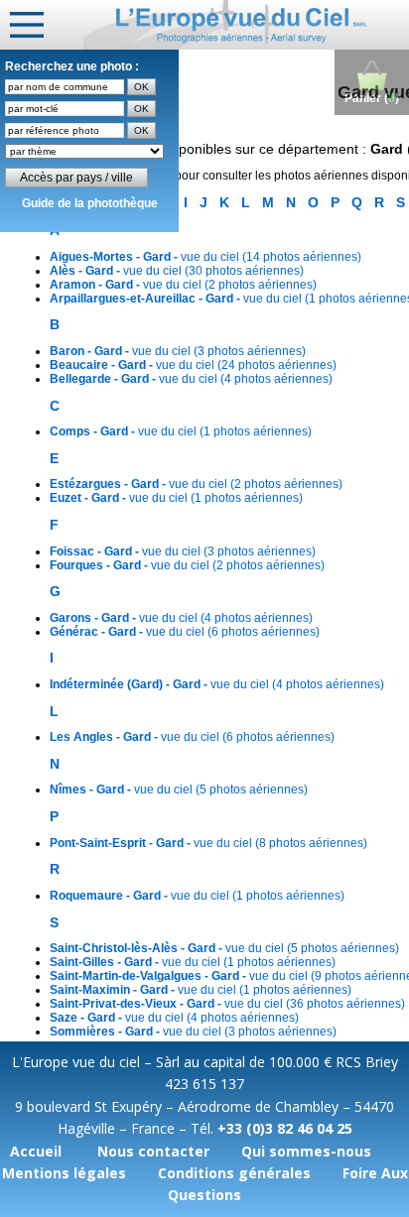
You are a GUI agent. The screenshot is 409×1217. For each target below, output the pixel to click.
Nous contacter (153, 1151)
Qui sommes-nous (306, 1151)
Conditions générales (234, 1172)
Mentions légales (64, 1172)
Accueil (36, 1151)
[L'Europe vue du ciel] (246, 25)
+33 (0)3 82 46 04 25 (284, 1128)
